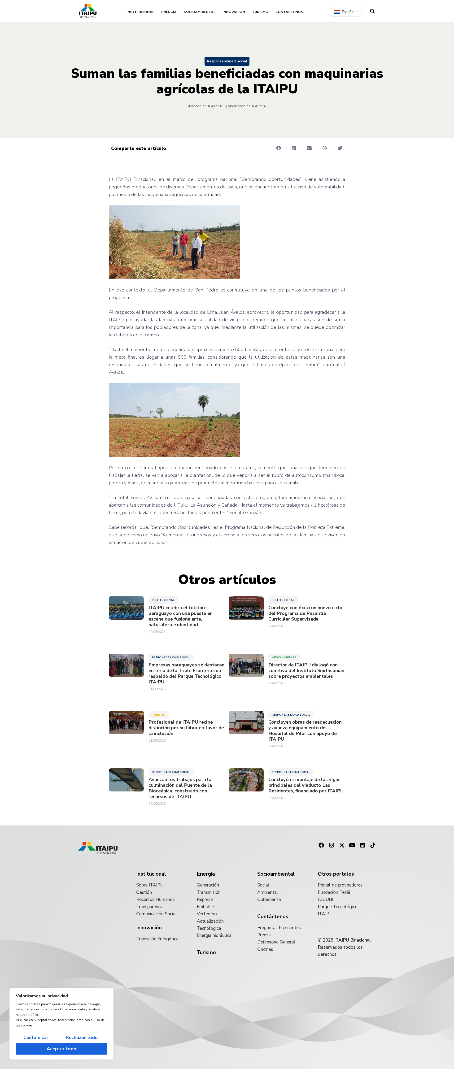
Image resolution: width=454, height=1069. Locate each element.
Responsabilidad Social (227, 61)
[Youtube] (352, 845)
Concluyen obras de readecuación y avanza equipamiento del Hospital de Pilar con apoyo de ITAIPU (305, 730)
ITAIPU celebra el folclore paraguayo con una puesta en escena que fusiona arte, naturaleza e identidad (180, 616)
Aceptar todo (61, 1049)
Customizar (35, 1037)
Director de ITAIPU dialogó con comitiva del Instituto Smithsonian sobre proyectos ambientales (306, 670)
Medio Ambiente (284, 657)
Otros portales (336, 874)
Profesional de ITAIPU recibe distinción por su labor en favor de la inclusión (186, 727)
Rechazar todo (81, 1037)
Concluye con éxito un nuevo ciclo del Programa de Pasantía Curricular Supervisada (305, 613)
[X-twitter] (342, 845)
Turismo (260, 12)
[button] (278, 148)
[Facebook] (321, 845)
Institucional (140, 12)
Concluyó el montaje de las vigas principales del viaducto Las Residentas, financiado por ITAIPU (306, 785)
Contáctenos (289, 12)
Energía (169, 12)
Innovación (234, 12)
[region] (61, 1024)
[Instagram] (331, 845)
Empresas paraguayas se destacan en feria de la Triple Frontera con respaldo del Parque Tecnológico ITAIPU (186, 673)
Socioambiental (199, 12)
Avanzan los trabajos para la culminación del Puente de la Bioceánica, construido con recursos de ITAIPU (180, 788)
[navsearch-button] (372, 11)
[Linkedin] (362, 845)
